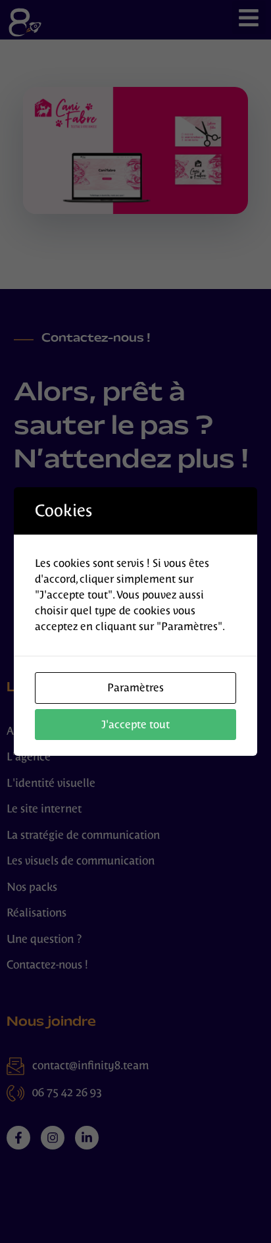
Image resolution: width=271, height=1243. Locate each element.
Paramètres (135, 687)
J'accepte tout (135, 724)
